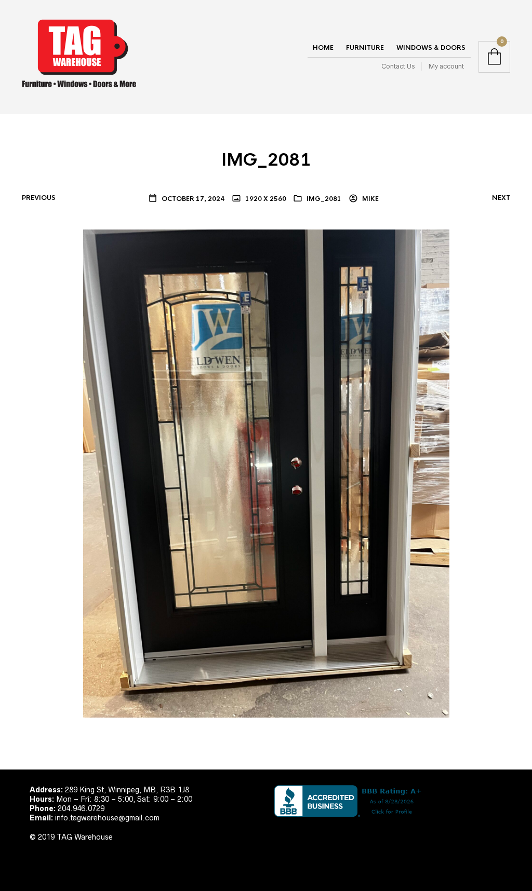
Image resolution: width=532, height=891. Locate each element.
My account (446, 66)
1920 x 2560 (265, 199)
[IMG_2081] (266, 472)
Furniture (365, 48)
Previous (39, 198)
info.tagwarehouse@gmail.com (107, 818)
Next (501, 198)
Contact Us (398, 66)
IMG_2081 (324, 199)
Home (323, 48)
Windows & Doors (431, 48)
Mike (370, 199)
